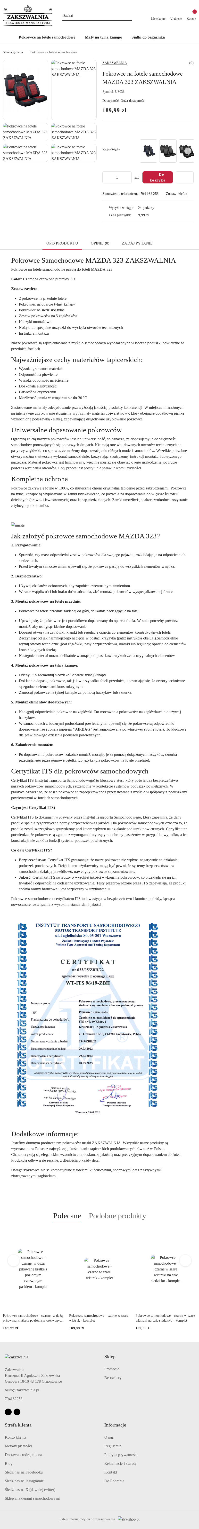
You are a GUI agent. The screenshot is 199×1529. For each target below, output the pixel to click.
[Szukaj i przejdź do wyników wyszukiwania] (129, 15)
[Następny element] (188, 151)
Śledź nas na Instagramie (24, 1481)
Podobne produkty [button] (117, 1215)
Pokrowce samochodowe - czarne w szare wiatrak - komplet (32, 1318)
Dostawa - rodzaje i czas (24, 1455)
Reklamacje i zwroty (120, 1463)
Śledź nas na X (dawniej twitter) (30, 1490)
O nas (109, 1437)
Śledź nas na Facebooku (24, 1472)
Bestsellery (113, 1378)
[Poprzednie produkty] (13, 1260)
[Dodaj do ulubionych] (185, 177)
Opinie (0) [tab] (100, 243)
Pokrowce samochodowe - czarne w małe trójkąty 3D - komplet (165, 1318)
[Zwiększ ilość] (127, 177)
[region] (166, 150)
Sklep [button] (110, 1356)
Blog (9, 1463)
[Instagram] (17, 1412)
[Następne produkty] (185, 1260)
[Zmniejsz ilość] (106, 177)
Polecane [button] (67, 1215)
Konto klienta (15, 1437)
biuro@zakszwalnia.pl (22, 1390)
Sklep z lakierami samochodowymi (32, 1498)
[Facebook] (8, 1412)
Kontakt (110, 1472)
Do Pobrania (114, 1481)
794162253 (13, 1399)
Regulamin (112, 1446)
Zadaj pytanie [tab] (137, 243)
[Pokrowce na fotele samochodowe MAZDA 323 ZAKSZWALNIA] (148, 151)
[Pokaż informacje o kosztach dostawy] (152, 215)
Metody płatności (18, 1446)
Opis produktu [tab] (62, 243)
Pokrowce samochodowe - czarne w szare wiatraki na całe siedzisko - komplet (98, 1318)
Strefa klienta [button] (18, 1424)
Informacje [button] (115, 1424)
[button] (177, 37)
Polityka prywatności (120, 1455)
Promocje (111, 1369)
